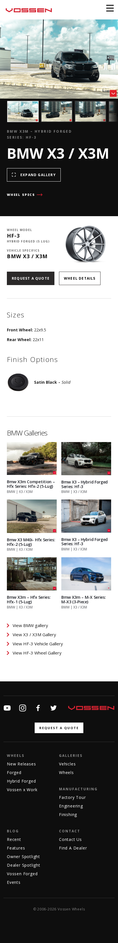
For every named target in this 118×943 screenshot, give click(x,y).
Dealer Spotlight (23, 865)
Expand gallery (38, 174)
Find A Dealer (73, 848)
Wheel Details (80, 278)
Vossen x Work (22, 789)
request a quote (59, 728)
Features (16, 848)
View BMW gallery (30, 625)
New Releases (21, 764)
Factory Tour (72, 797)
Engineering (71, 806)
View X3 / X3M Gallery (34, 634)
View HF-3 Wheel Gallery (37, 653)
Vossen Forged (22, 873)
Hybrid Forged (21, 781)
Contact (69, 831)
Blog (13, 831)
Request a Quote (31, 278)
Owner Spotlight (23, 856)
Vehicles (67, 764)
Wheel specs (21, 194)
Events (14, 882)
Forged (14, 772)
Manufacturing (78, 789)
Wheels (15, 755)
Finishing (68, 814)
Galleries (70, 755)
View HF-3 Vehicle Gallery (38, 643)
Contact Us (70, 839)
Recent (14, 839)
